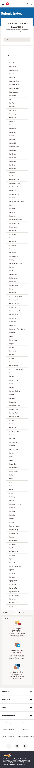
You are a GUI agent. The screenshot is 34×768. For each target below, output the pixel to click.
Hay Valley (12, 114)
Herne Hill (12, 438)
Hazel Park (12, 150)
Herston (11, 460)
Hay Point (12, 106)
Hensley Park (13, 380)
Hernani (11, 435)
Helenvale (12, 333)
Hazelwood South (15, 187)
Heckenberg (13, 278)
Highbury (12, 555)
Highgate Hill (13, 581)
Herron (11, 457)
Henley (11, 362)
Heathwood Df (13, 256)
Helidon (11, 336)
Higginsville (13, 540)
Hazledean (12, 190)
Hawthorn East (14, 81)
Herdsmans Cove (14, 405)
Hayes (11, 125)
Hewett (11, 489)
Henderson (12, 351)
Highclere (12, 559)
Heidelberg (12, 292)
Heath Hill (12, 212)
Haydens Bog (13, 121)
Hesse (11, 478)
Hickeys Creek (14, 526)
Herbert (11, 395)
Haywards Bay (14, 147)
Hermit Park (13, 424)
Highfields (12, 573)
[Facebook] (9, 746)
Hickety (11, 522)
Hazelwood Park (14, 183)
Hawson (11, 74)
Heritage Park (13, 413)
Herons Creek (13, 449)
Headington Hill (14, 194)
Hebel (11, 271)
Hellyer (11, 343)
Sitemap (8, 723)
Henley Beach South (16, 369)
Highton (11, 606)
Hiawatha (12, 515)
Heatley (11, 260)
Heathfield (12, 234)
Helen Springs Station (16, 311)
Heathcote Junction (15, 219)
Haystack (12, 139)
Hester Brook (13, 486)
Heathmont (12, 241)
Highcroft (12, 562)
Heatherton (12, 230)
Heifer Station (13, 307)
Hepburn (12, 387)
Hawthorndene (14, 92)
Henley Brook (13, 373)
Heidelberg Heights (15, 296)
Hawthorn (12, 77)
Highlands (12, 599)
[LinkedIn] (25, 746)
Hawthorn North (14, 85)
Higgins (11, 537)
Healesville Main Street (16, 201)
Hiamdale (12, 511)
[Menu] (3, 3)
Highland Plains (14, 591)
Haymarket (12, 132)
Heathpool (12, 245)
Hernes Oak (13, 442)
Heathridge (12, 249)
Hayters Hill (13, 143)
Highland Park (13, 588)
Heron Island (13, 446)
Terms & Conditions (8, 736)
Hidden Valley (13, 529)
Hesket (11, 475)
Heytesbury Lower (15, 504)
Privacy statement (8, 729)
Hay (10, 99)
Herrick (11, 453)
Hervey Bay (13, 464)
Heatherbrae (13, 227)
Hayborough (13, 117)
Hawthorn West (14, 88)
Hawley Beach (14, 70)
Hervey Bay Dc (14, 467)
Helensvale (12, 325)
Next (6, 618)
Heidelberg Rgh (14, 300)
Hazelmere (12, 168)
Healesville (12, 198)
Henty (11, 384)
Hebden (11, 267)
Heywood (12, 508)
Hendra (11, 358)
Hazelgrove (12, 165)
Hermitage (12, 427)
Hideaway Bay (14, 533)
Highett (11, 570)
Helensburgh (13, 322)
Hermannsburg (14, 416)
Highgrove (12, 584)
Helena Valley (13, 314)
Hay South (12, 110)
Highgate (12, 577)
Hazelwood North (14, 179)
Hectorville (12, 281)
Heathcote (12, 216)
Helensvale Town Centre (17, 329)
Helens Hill (12, 318)
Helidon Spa (13, 340)
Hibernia (11, 519)
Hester (11, 482)
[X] (17, 746)
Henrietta (12, 376)
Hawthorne (12, 96)
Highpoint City (13, 602)
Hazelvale (12, 172)
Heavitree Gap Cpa (15, 263)
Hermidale (12, 420)
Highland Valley (14, 595)
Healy (11, 205)
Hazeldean (12, 157)
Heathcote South (14, 223)
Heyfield (11, 500)
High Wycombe (14, 551)
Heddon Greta (13, 285)
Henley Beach (13, 365)
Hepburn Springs (14, 391)
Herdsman (12, 402)
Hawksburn (12, 63)
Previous (6, 612)
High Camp (12, 544)
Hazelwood (12, 176)
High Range (13, 548)
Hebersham (13, 274)
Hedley (11, 289)
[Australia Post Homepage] (7, 3)
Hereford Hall (13, 409)
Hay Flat (11, 103)
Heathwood (12, 252)
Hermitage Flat (14, 431)
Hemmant (12, 347)
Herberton (12, 398)
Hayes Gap (12, 128)
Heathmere (12, 238)
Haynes (11, 136)
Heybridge (12, 497)
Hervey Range (13, 471)
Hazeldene (12, 161)
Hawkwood (12, 66)
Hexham (11, 493)
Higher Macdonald (15, 566)
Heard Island (13, 209)
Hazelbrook (12, 154)
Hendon (11, 354)
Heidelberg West (14, 303)
